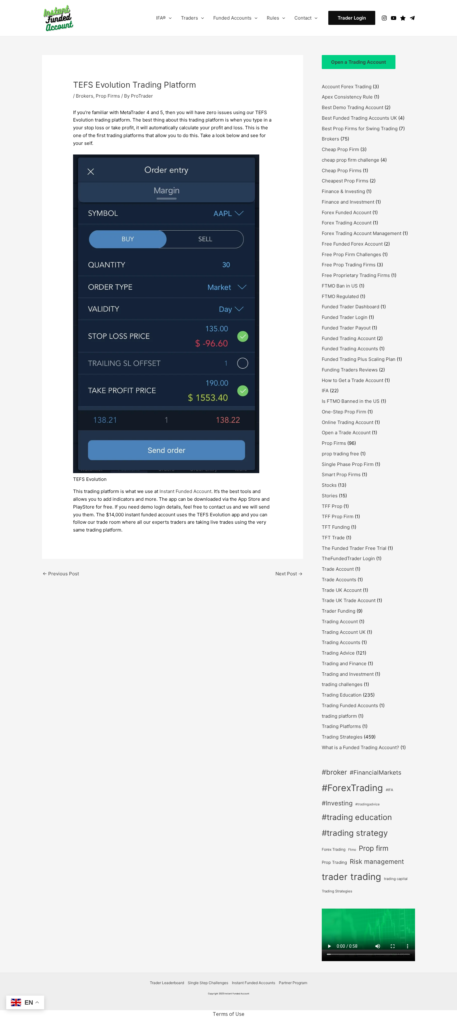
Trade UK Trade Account (349, 600)
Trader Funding (338, 611)
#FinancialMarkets (375, 772)
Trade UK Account (342, 590)
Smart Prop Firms (341, 474)
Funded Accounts (232, 18)
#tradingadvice (367, 804)
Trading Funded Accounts (350, 705)
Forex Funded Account (346, 212)
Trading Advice (338, 653)
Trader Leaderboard (167, 982)
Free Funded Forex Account (352, 244)
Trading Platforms (341, 726)
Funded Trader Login (344, 317)
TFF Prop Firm (337, 516)
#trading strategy (355, 833)
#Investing (337, 803)
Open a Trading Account (358, 62)
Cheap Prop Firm (340, 149)
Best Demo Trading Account (352, 107)
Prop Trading (334, 862)
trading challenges (342, 684)
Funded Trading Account (349, 338)
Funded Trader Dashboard (350, 307)
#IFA (389, 790)
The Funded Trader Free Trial (354, 548)
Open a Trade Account (346, 432)
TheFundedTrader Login (348, 558)
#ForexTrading (352, 787)
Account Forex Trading (347, 87)
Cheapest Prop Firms (345, 181)
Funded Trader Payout (346, 328)
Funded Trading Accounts (350, 349)
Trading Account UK (344, 632)
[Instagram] (384, 18)
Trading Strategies (342, 737)
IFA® (161, 18)
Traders (189, 18)
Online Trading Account (347, 422)
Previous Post (61, 574)
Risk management (377, 861)
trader (335, 876)
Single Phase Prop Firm (348, 464)
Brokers (84, 96)
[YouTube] (393, 18)
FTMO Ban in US (340, 286)
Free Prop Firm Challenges (351, 254)
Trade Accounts (339, 580)
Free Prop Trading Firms (349, 265)
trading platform (339, 716)
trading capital (396, 879)
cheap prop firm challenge (350, 160)
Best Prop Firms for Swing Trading (360, 128)
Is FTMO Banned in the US (351, 401)
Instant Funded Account (185, 491)
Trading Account (340, 621)
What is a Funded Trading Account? (360, 747)
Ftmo (352, 850)
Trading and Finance (344, 663)
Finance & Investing (343, 191)
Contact (303, 18)
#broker (334, 772)
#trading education (357, 817)
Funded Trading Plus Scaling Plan (358, 359)
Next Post (288, 574)
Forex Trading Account (347, 223)
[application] (169, 18)
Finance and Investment (348, 202)
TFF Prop (332, 506)
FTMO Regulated (340, 296)
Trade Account (338, 569)
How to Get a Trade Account (352, 380)
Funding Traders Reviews (350, 370)
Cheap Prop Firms (342, 170)
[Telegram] (412, 18)
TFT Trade (333, 538)
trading (365, 876)
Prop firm (374, 848)
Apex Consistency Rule (347, 97)
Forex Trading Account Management (361, 233)
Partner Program (293, 982)
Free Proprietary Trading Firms (356, 275)
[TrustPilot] (403, 18)
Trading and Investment (348, 674)
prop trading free (340, 454)
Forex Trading (333, 849)
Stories (330, 496)
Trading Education (342, 695)
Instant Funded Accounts (253, 982)
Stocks (329, 485)
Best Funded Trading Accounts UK (359, 118)
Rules (273, 18)
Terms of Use (228, 1014)
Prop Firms (108, 96)
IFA (325, 391)
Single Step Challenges (208, 982)
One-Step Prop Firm (344, 412)
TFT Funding (336, 527)
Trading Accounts (341, 642)
